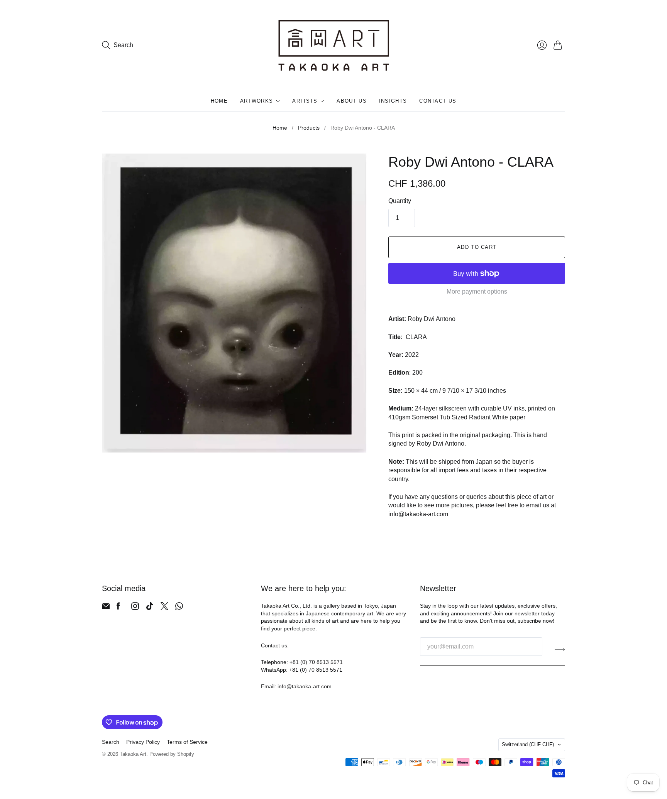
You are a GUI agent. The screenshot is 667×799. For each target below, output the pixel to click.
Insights (393, 101)
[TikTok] (150, 608)
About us (351, 101)
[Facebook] (118, 608)
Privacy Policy (143, 742)
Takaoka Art (133, 754)
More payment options (477, 291)
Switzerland (528, 744)
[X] (164, 608)
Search (110, 742)
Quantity (399, 201)
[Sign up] (560, 649)
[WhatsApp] (179, 608)
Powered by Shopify (171, 754)
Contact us (437, 101)
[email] (106, 608)
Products (309, 128)
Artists (304, 101)
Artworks (256, 101)
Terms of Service (187, 742)
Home (219, 101)
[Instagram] (135, 608)
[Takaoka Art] (334, 45)
